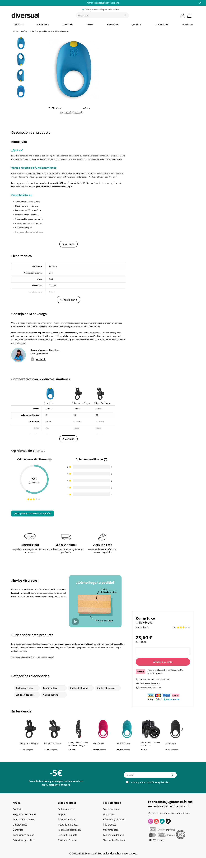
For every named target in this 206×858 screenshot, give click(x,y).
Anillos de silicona (79, 688)
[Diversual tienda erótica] (37, 15)
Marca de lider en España (103, 2)
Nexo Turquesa (123, 743)
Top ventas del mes (113, 834)
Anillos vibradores (106, 688)
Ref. (137, 642)
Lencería (68, 24)
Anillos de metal (51, 694)
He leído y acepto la (149, 782)
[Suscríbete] (173, 776)
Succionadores (111, 809)
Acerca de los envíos (24, 819)
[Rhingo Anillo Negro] (30, 729)
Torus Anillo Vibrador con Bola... (150, 744)
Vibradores (109, 814)
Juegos (137, 24)
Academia (187, 24)
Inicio (15, 31)
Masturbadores (111, 829)
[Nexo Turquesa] (127, 729)
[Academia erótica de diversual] (162, 821)
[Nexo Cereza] (103, 729)
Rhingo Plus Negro (52, 743)
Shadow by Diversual (114, 840)
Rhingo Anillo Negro (29, 743)
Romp (54, 266)
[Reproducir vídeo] (75, 621)
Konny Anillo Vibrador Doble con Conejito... (78, 744)
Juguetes (18, 24)
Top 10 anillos (50, 688)
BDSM (90, 24)
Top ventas (161, 24)
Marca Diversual (66, 819)
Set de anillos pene (25, 694)
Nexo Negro (170, 743)
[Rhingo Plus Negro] (54, 729)
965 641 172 (163, 679)
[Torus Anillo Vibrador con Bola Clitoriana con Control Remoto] (151, 729)
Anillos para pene (24, 688)
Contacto (17, 809)
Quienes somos (66, 809)
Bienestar (43, 24)
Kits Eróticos (109, 824)
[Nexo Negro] (175, 729)
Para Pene (113, 24)
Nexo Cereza (98, 743)
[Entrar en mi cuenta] (183, 15)
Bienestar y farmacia (114, 819)
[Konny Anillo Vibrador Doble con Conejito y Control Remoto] (78, 729)
